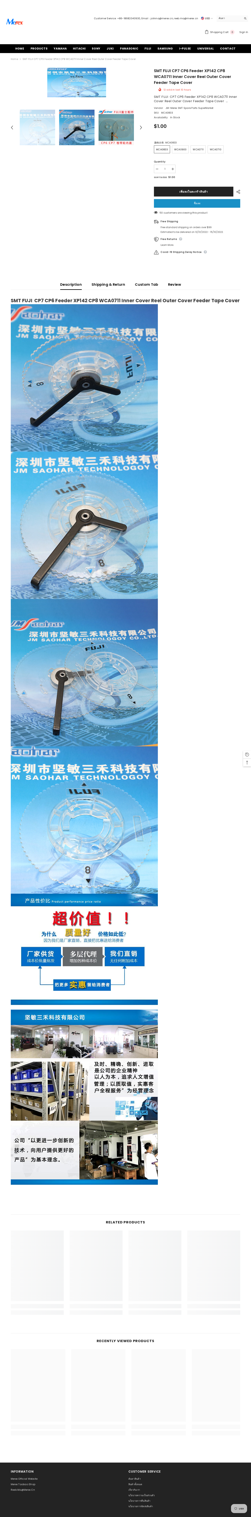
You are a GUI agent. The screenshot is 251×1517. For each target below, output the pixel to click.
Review (174, 284)
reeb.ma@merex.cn (186, 18)
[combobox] (229, 18)
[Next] (141, 127)
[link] (37, 1306)
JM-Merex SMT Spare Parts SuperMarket (190, 108)
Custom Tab (146, 284)
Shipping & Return (108, 284)
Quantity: (160, 161)
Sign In (243, 32)
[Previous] (12, 127)
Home (14, 59)
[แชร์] (236, 192)
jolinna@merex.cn (162, 18)
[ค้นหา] (232, 18)
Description (71, 284)
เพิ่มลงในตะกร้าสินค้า (193, 192)
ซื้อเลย (197, 203)
